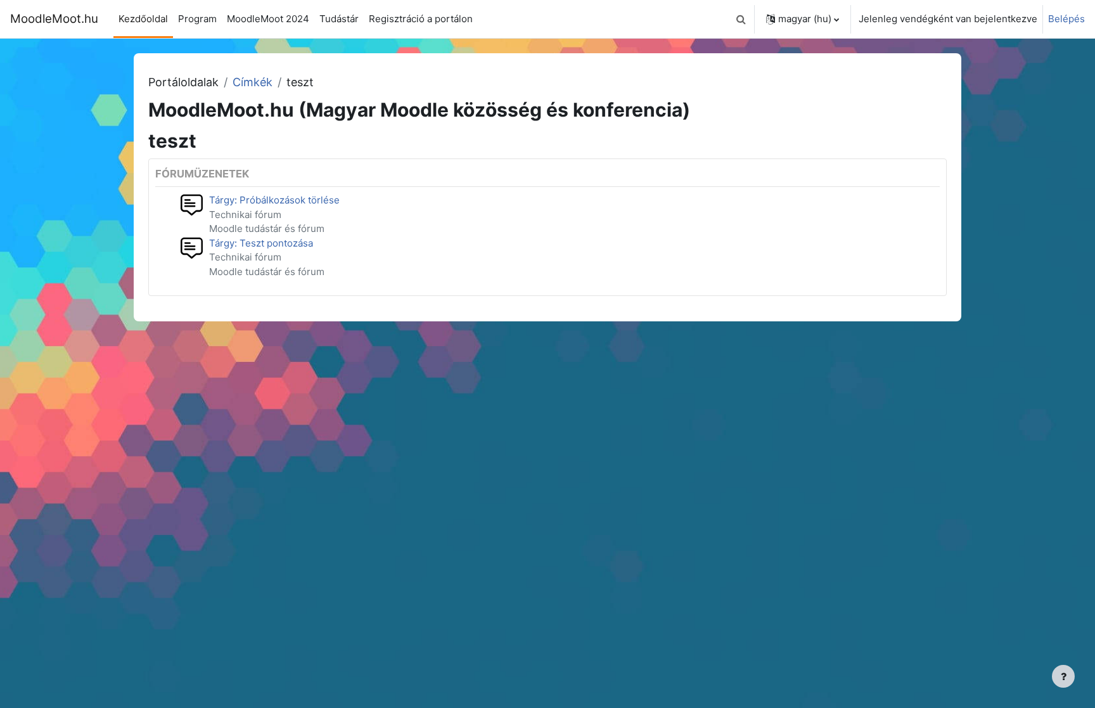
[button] (741, 19)
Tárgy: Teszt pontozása (261, 243)
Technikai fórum (245, 215)
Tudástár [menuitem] (339, 19)
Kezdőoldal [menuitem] (143, 19)
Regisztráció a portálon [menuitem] (421, 19)
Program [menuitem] (197, 19)
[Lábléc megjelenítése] (1063, 676)
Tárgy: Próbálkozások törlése (274, 200)
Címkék (252, 82)
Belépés (1066, 19)
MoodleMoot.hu (54, 18)
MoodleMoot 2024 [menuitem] (268, 19)
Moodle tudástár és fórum (266, 228)
